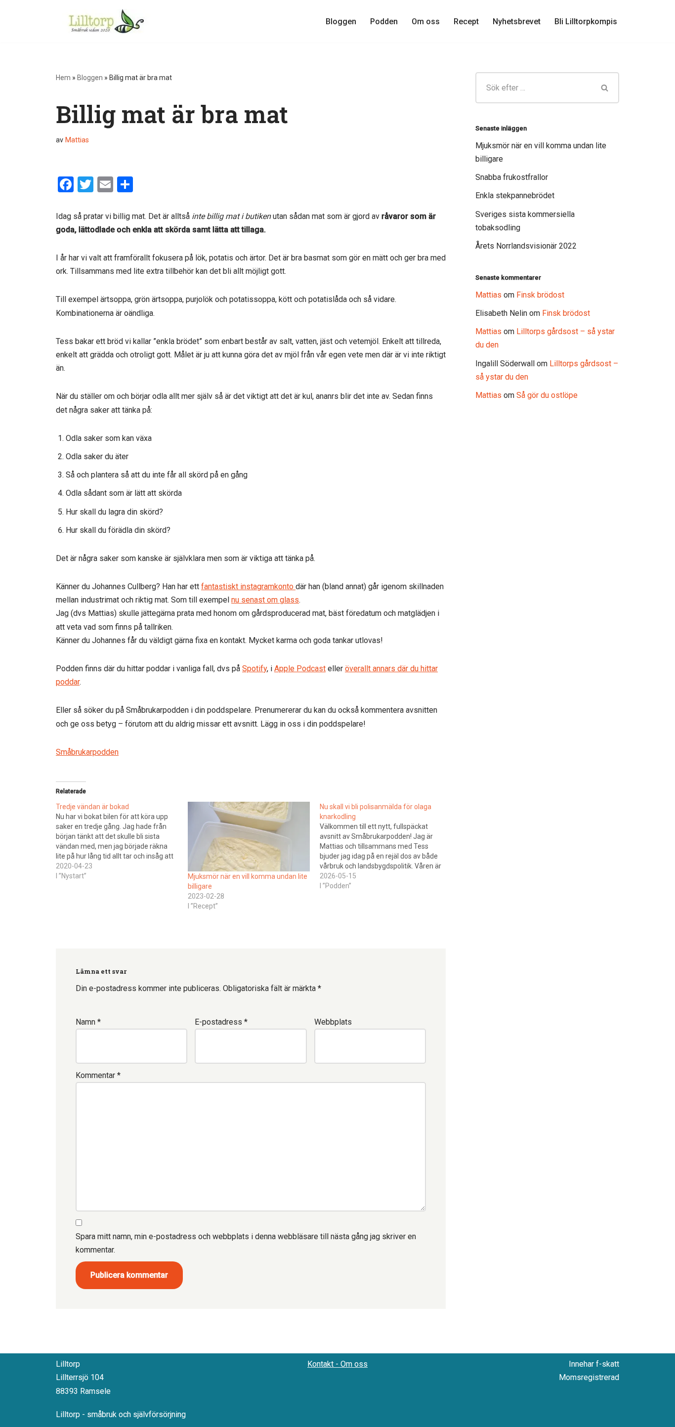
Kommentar (98, 1075)
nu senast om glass (265, 600)
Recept (466, 21)
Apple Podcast (300, 668)
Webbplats (333, 1022)
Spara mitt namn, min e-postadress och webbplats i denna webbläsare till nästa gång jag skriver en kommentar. (246, 1243)
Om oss (426, 21)
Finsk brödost (540, 295)
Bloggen (341, 21)
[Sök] (605, 87)
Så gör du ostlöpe (547, 395)
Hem (63, 78)
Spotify (254, 668)
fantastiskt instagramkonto (248, 586)
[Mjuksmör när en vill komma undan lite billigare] (249, 836)
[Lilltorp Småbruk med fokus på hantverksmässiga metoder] (108, 21)
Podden (384, 21)
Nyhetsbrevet (517, 21)
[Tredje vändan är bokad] (122, 841)
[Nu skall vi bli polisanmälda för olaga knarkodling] (386, 846)
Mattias (77, 140)
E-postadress (221, 1022)
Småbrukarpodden (87, 752)
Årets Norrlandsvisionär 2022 (526, 246)
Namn (88, 1022)
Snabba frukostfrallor (511, 177)
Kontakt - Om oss (337, 1364)
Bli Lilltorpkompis (585, 21)
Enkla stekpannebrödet (514, 195)
